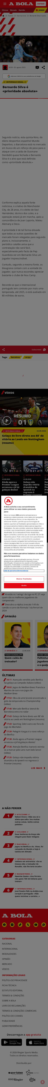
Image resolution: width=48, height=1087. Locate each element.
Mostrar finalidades (24, 579)
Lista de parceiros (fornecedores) (16, 571)
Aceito (24, 585)
